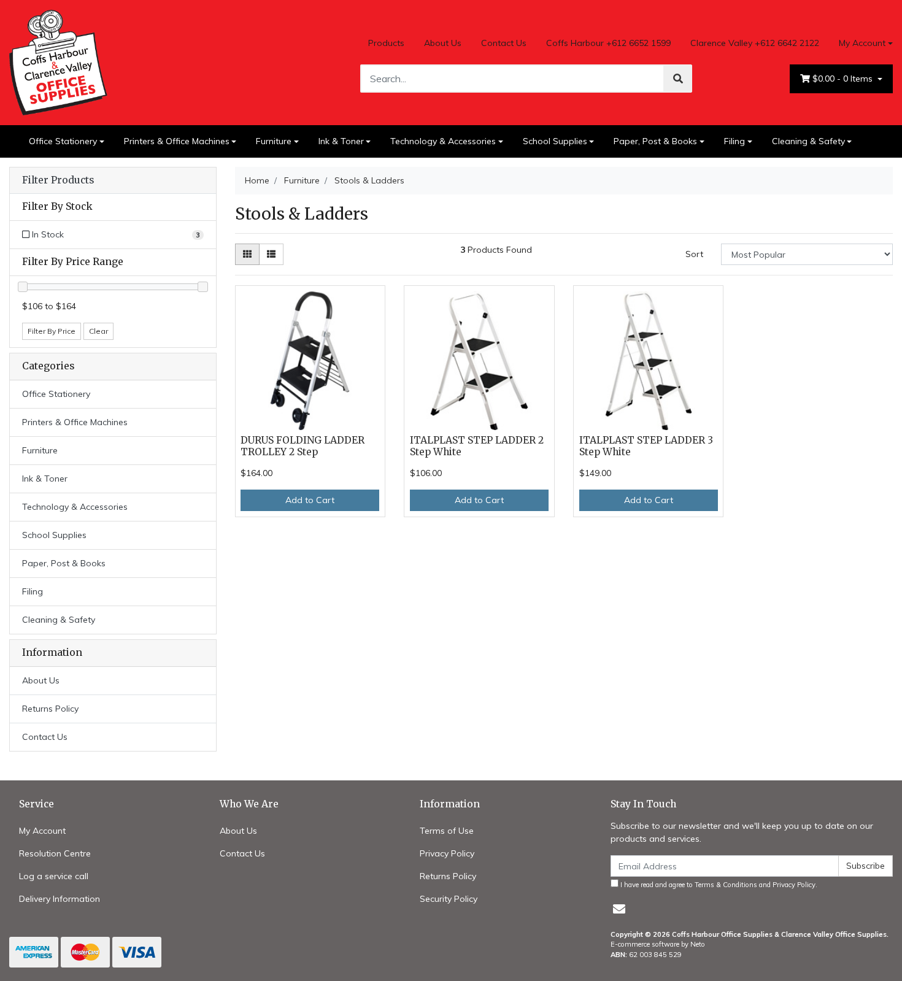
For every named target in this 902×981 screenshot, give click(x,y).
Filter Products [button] (58, 180)
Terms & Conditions (726, 884)
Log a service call (53, 876)
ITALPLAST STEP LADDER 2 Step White (477, 446)
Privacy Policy (447, 853)
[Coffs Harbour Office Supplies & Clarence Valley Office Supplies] (58, 61)
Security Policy (448, 898)
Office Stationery (63, 141)
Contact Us (503, 42)
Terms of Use (447, 830)
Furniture (273, 141)
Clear (98, 331)
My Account (862, 42)
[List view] (271, 254)
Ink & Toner (341, 141)
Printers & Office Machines (176, 141)
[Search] (678, 78)
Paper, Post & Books (655, 141)
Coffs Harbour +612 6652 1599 (608, 42)
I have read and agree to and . (718, 884)
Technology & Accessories (443, 141)
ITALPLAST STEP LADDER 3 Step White (646, 446)
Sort (694, 254)
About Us (442, 42)
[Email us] (619, 909)
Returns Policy (50, 708)
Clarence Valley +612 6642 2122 (754, 42)
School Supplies (555, 141)
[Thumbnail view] (247, 254)
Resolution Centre (55, 853)
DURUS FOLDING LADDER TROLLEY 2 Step (302, 446)
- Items (843, 78)
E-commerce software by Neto (658, 944)
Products (386, 42)
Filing (734, 141)
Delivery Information (59, 898)
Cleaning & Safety (808, 141)
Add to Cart (309, 500)
